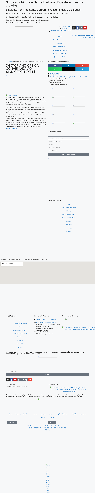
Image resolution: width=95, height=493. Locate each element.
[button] (55, 65)
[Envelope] (30, 379)
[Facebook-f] (77, 27)
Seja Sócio (56, 57)
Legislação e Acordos (59, 46)
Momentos (63, 53)
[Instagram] (74, 27)
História (59, 43)
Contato (64, 57)
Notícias (55, 53)
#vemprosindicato (11, 128)
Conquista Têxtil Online (60, 50)
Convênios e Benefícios (60, 40)
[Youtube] (85, 27)
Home (60, 36)
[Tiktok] (81, 27)
